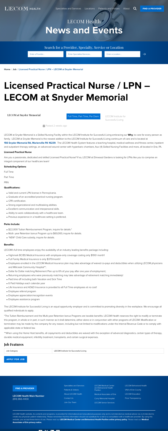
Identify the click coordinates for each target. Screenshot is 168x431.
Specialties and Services (74, 385)
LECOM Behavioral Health (136, 385)
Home (7, 69)
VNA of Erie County (133, 390)
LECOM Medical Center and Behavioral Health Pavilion (104, 387)
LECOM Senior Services (104, 402)
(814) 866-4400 (21, 399)
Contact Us (68, 398)
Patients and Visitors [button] (109, 8)
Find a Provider (152, 8)
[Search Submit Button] (144, 54)
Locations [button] (90, 8)
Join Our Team (70, 402)
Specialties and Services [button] (68, 8)
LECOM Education (132, 394)
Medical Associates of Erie (105, 394)
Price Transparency (133, 398)
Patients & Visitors (71, 390)
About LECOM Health (73, 394)
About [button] (126, 8)
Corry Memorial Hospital (104, 398)
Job (14, 69)
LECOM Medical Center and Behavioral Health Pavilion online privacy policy (93, 419)
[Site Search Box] (135, 9)
